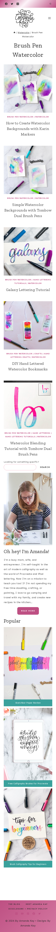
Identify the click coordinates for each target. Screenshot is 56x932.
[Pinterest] (28, 913)
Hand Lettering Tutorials (20, 437)
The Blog (14, 904)
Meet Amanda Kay (37, 904)
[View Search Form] (50, 4)
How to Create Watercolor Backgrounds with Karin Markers (28, 128)
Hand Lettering (41, 433)
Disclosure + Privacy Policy (28, 909)
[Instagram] (17, 3)
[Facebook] (6, 3)
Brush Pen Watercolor (20, 117)
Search (45, 467)
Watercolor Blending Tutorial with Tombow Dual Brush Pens (28, 448)
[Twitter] (11, 3)
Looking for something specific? (21, 462)
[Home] (14, 32)
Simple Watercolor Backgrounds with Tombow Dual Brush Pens (28, 210)
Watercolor (42, 117)
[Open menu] (49, 18)
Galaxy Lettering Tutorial (28, 289)
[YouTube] (22, 913)
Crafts (38, 354)
